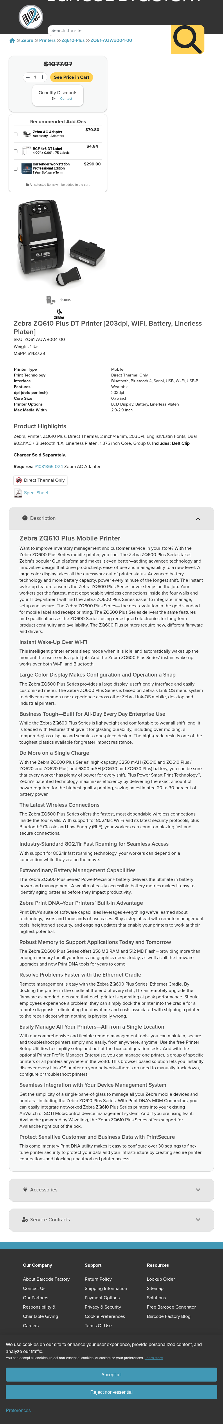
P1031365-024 (49, 466)
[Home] (12, 40)
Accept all (111, 1374)
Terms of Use (98, 1325)
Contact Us (34, 1288)
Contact (66, 99)
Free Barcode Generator (171, 1307)
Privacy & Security (103, 1307)
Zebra (27, 40)
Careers (31, 1325)
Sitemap (155, 1288)
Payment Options (102, 1297)
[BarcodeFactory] (31, 17)
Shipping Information (106, 1288)
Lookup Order (161, 1279)
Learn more (154, 1357)
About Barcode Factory (46, 1279)
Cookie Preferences (105, 1316)
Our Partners (35, 1297)
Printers (47, 40)
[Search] (187, 39)
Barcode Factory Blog (168, 1316)
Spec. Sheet (35, 492)
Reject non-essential (111, 1392)
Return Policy (98, 1279)
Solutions (156, 1297)
